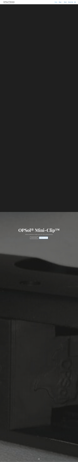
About (65, 2)
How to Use (70, 2)
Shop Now (34, 237)
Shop (60, 2)
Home (56, 2)
